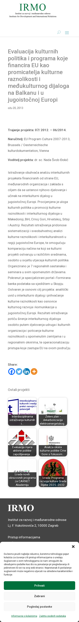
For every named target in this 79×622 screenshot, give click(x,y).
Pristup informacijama (24, 537)
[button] (73, 546)
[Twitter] (19, 371)
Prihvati (39, 585)
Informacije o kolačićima (24, 616)
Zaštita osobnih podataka (52, 616)
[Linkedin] (26, 371)
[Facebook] (11, 371)
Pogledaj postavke (39, 606)
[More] (34, 371)
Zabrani (39, 596)
